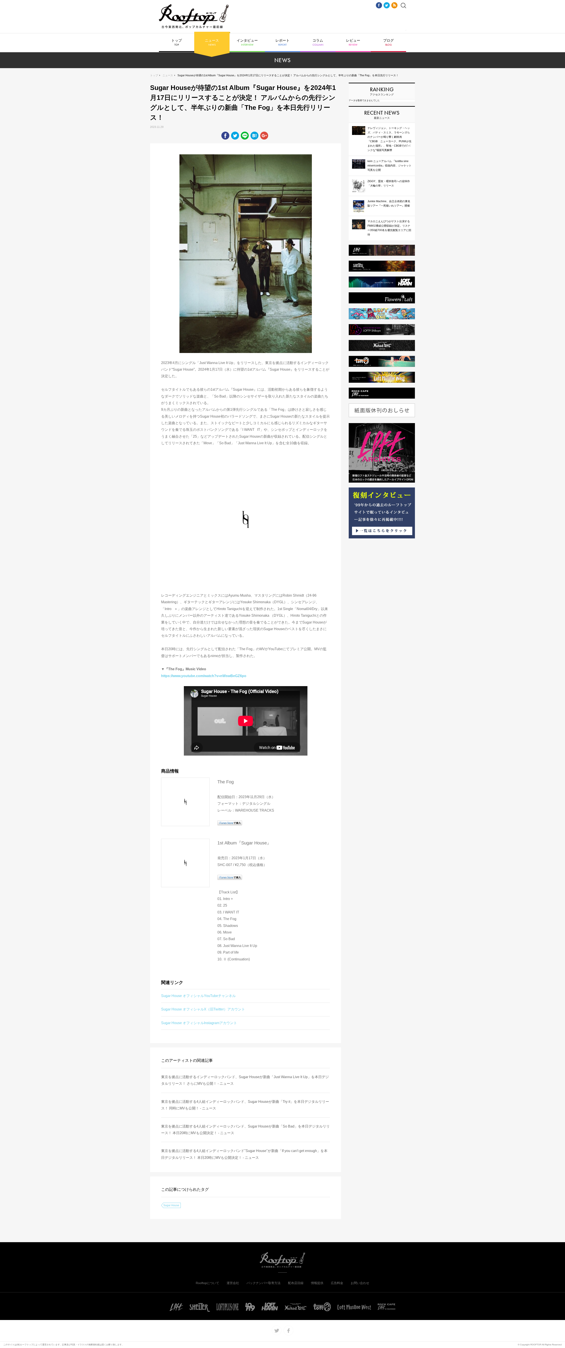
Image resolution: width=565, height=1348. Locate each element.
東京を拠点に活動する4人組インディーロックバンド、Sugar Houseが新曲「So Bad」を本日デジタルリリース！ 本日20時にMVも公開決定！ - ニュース (245, 1129)
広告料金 (337, 1283)
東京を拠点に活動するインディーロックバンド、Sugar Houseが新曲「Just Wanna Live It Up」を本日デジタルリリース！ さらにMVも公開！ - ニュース (245, 1080)
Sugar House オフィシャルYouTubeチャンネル (198, 996)
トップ (176, 43)
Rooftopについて (207, 1283)
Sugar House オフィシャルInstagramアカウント (199, 1023)
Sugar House (171, 1205)
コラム (318, 43)
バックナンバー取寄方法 (264, 1283)
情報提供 (317, 1283)
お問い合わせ (360, 1283)
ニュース (212, 43)
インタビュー (247, 43)
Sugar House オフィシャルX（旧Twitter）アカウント (203, 1009)
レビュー (353, 43)
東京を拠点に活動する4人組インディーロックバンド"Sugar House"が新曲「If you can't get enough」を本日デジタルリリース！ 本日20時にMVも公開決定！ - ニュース (244, 1154)
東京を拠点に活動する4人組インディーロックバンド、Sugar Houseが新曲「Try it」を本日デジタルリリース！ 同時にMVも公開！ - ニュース (245, 1105)
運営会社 (233, 1283)
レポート (282, 43)
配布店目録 (295, 1283)
